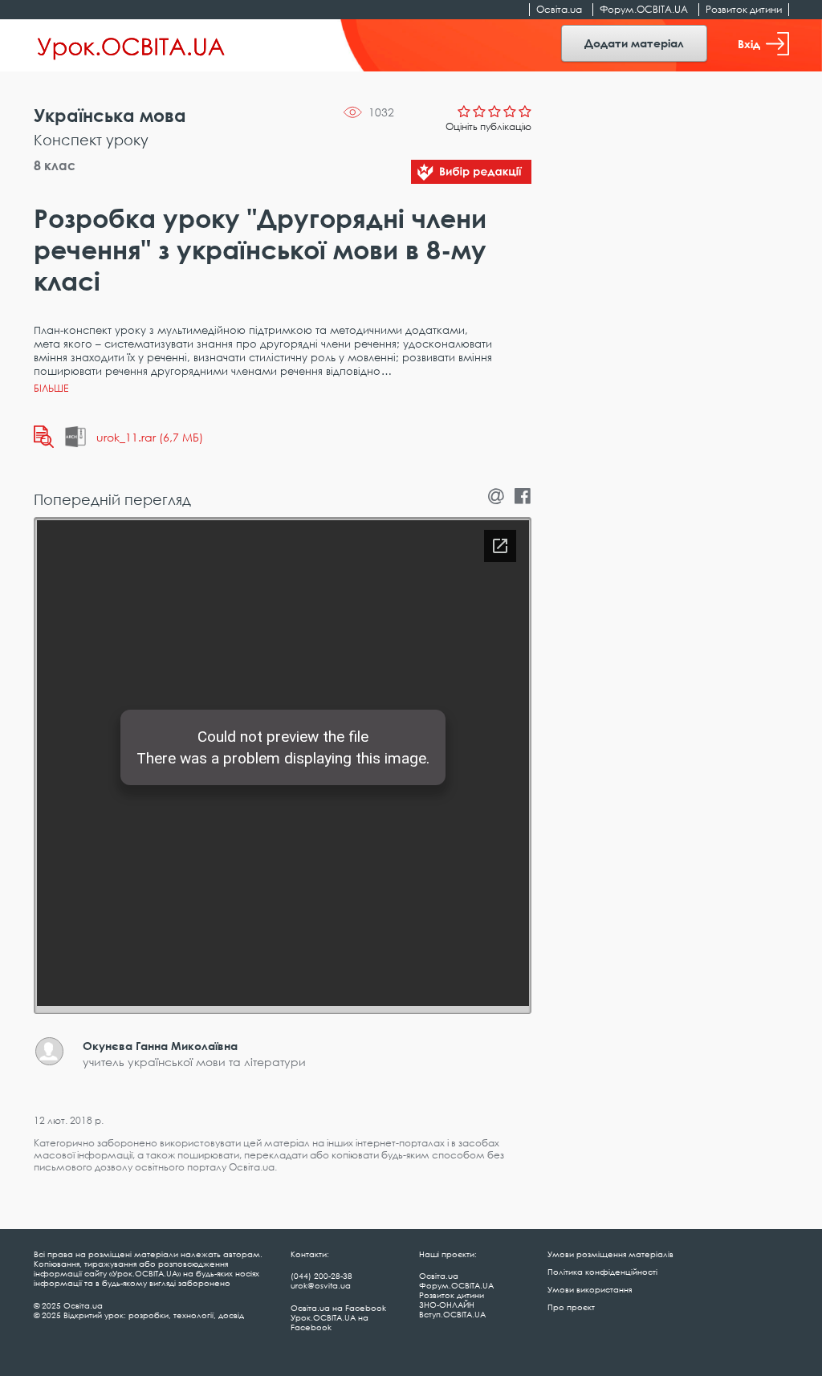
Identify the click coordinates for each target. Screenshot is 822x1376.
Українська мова (110, 115)
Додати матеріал (634, 43)
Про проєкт (571, 1307)
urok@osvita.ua (321, 1285)
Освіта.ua (559, 9)
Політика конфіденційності (602, 1271)
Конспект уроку (91, 140)
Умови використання (589, 1289)
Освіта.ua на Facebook (338, 1308)
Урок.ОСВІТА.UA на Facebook (329, 1322)
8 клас (54, 165)
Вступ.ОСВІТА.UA (452, 1314)
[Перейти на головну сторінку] (131, 45)
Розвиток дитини (744, 9)
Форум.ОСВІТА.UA (644, 9)
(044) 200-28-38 (321, 1275)
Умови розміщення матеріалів (610, 1254)
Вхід (749, 44)
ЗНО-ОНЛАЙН (446, 1304)
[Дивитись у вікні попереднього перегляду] (44, 436)
